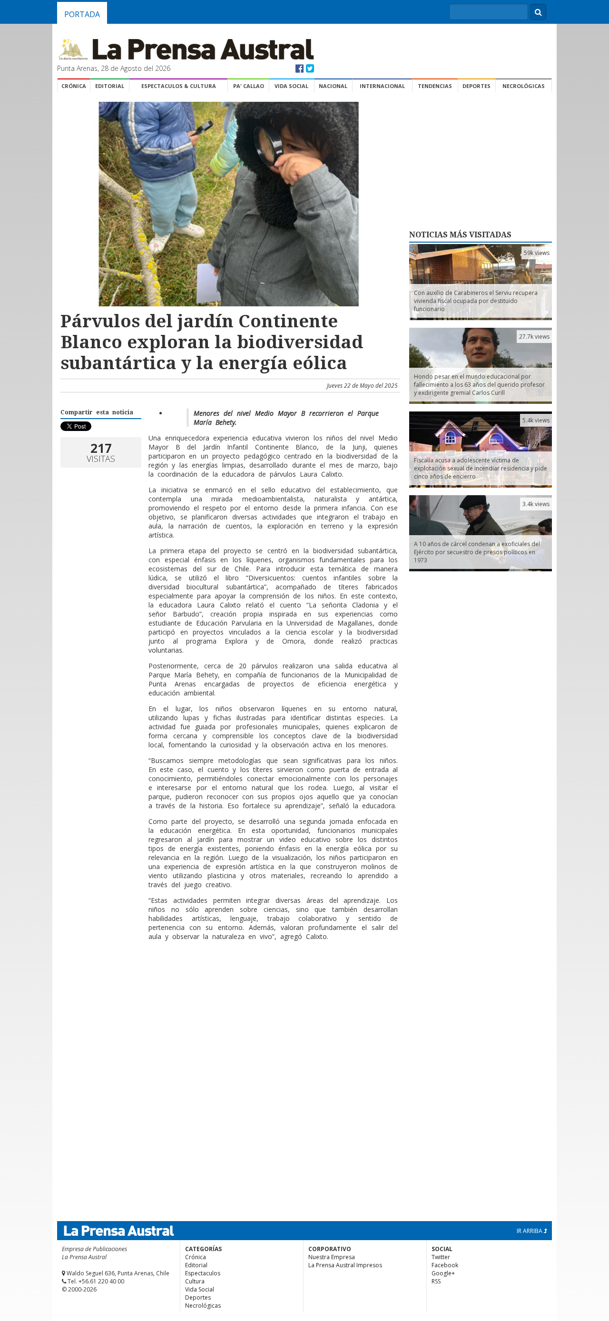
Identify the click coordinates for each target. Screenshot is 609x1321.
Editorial (109, 85)
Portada (82, 14)
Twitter (441, 1257)
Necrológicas (523, 85)
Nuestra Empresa (331, 1257)
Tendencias (435, 85)
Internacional (382, 85)
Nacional (333, 85)
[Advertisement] (229, 979)
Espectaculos (202, 1273)
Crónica (73, 85)
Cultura (195, 1281)
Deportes (476, 85)
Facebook (445, 1265)
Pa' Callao (248, 85)
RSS (436, 1281)
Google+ (443, 1273)
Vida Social (291, 85)
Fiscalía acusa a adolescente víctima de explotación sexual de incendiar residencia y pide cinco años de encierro (480, 468)
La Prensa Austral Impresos (345, 1265)
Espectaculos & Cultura (178, 85)
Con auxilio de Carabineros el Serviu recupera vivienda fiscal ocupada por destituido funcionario (476, 301)
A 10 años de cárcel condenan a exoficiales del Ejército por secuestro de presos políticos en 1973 (477, 552)
